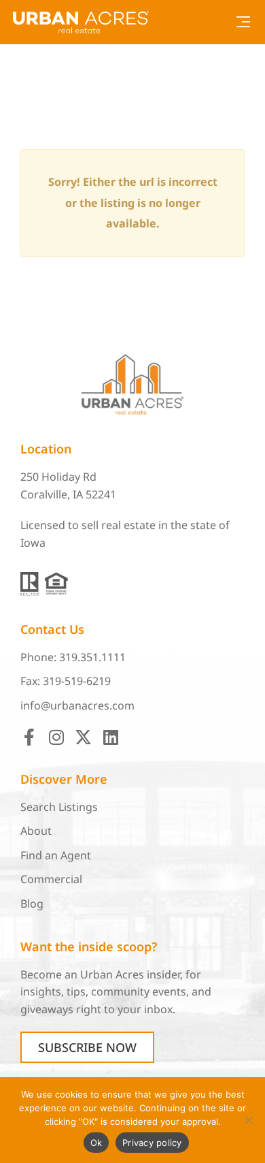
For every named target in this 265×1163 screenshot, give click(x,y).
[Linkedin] (110, 737)
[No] (248, 1120)
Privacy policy (152, 1142)
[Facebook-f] (28, 737)
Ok (96, 1142)
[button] (243, 22)
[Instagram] (56, 737)
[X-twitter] (83, 737)
